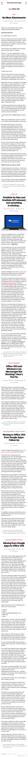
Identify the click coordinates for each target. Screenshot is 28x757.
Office (18, 533)
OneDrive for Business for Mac (15, 353)
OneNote (24, 353)
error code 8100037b (8, 421)
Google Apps (11, 531)
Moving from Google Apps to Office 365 (14, 544)
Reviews (20, 539)
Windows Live (17, 423)
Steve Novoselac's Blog (14, 2)
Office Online (17, 186)
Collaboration (13, 184)
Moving (14, 533)
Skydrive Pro (11, 356)
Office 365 (10, 186)
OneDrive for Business (9, 283)
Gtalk (15, 531)
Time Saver (5, 187)
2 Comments (15, 23)
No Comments (15, 211)
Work (14, 14)
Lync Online (22, 421)
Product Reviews (20, 431)
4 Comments (15, 551)
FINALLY (12, 262)
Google (16, 530)
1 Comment (15, 445)
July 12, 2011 (21, 443)
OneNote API (22, 272)
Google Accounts (14, 744)
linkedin (15, 421)
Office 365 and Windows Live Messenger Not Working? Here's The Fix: (14, 371)
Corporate (18, 184)
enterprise (5, 186)
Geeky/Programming (14, 363)
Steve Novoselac (10, 21)
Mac (4, 352)
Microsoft (8, 352)
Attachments (6, 184)
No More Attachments (14, 17)
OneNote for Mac (13, 355)
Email (22, 184)
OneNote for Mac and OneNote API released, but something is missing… (14, 201)
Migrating (10, 533)
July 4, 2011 (21, 549)
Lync (18, 421)
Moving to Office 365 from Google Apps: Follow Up (14, 437)
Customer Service (7, 530)
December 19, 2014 (21, 21)
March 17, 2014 (21, 208)
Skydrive (5, 356)
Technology (13, 194)
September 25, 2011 (21, 380)
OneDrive (18, 352)
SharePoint (22, 186)
